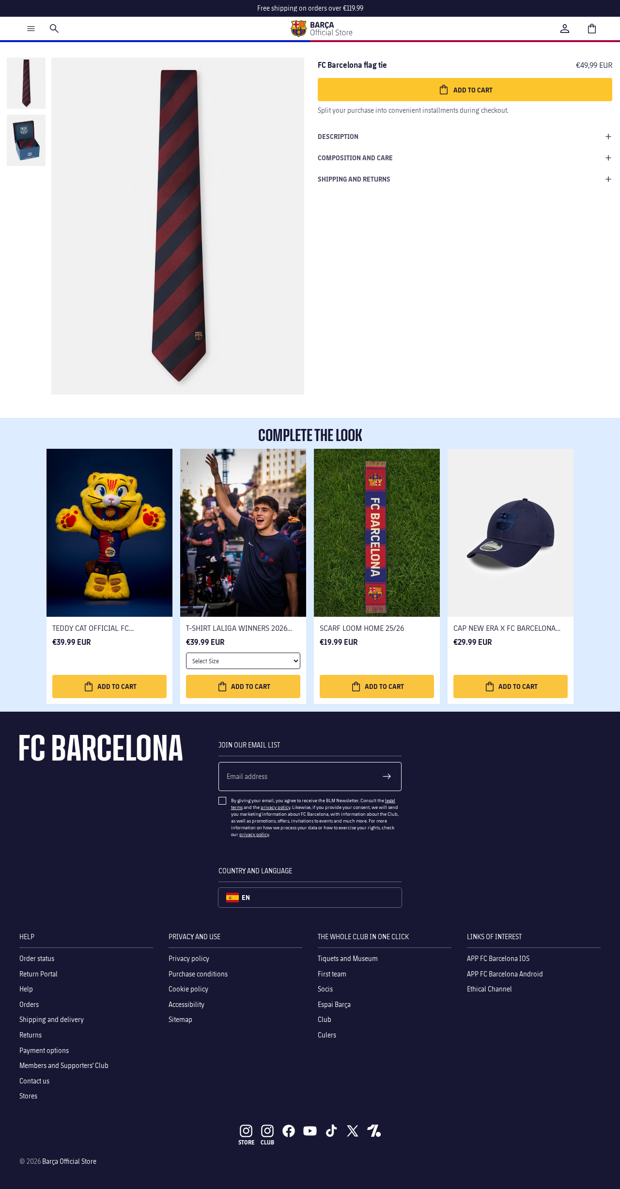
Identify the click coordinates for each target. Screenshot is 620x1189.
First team (332, 974)
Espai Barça (334, 1004)
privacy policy (275, 807)
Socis (325, 989)
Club (324, 1019)
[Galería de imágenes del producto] (177, 226)
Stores (28, 1096)
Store (246, 1142)
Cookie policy (188, 989)
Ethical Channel (489, 989)
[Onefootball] (374, 1131)
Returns (30, 1035)
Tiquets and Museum (348, 958)
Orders (29, 1004)
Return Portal (38, 974)
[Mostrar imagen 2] (26, 140)
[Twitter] (352, 1131)
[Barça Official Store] (321, 28)
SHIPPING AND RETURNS (354, 179)
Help (26, 989)
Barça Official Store (69, 1161)
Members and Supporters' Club (63, 1065)
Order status (36, 958)
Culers (327, 1035)
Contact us (34, 1081)
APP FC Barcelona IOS (498, 958)
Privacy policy (189, 958)
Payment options (44, 1050)
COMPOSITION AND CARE (355, 157)
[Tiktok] (331, 1131)
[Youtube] (310, 1131)
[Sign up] (387, 776)
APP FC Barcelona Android (505, 974)
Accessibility (186, 1004)
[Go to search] (54, 28)
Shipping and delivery (51, 1019)
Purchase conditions (198, 974)
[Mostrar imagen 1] (26, 83)
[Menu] (31, 28)
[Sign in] (565, 28)
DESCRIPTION (338, 136)
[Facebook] (288, 1131)
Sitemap (180, 1019)
